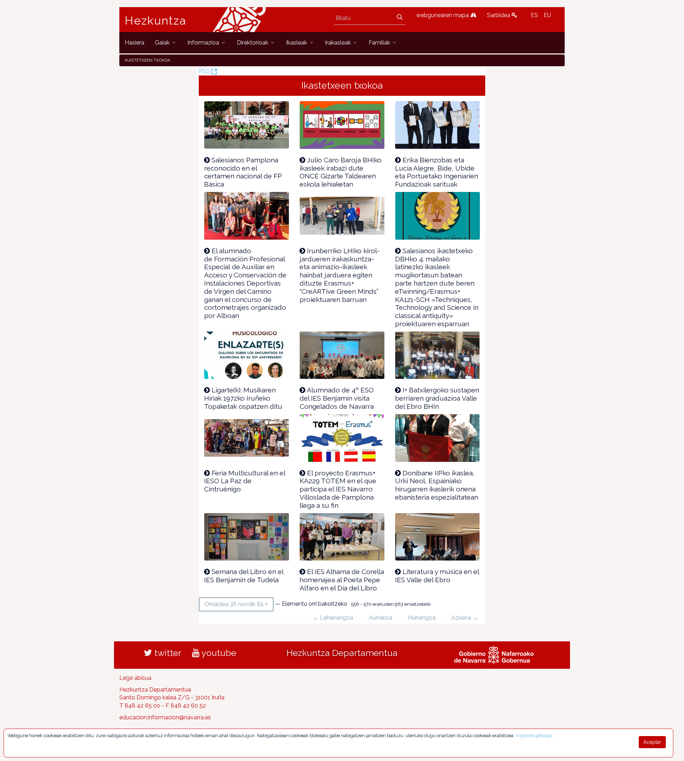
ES (534, 15)
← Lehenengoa (333, 617)
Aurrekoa (380, 617)
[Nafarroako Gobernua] (494, 653)
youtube (218, 652)
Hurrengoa (422, 617)
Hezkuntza (156, 20)
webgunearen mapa (443, 15)
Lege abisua (135, 677)
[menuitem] (134, 42)
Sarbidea (499, 15)
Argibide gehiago (533, 735)
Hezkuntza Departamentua (342, 652)
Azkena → (464, 617)
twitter (166, 652)
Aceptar (652, 742)
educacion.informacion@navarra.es (165, 717)
